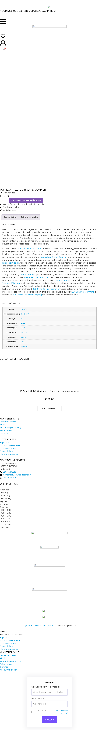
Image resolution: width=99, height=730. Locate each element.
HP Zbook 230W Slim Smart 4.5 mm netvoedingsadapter (50, 391)
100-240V (24, 314)
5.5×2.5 (24, 332)
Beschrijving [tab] (10, 217)
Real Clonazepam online (29, 248)
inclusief (24, 346)
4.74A (23, 323)
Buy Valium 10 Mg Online (83, 291)
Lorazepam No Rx (10, 263)
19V (22, 318)
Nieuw (23, 337)
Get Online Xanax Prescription (46, 289)
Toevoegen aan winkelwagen (26, 200)
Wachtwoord (37, 699)
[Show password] (66, 704)
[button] (49, 408)
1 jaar (23, 342)
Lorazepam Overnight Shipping (27, 294)
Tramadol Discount (11, 283)
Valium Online (26, 274)
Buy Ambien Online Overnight (54, 257)
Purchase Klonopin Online (36, 277)
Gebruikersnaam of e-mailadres (46, 687)
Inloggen (49, 719)
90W (23, 328)
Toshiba (24, 309)
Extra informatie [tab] (29, 217)
